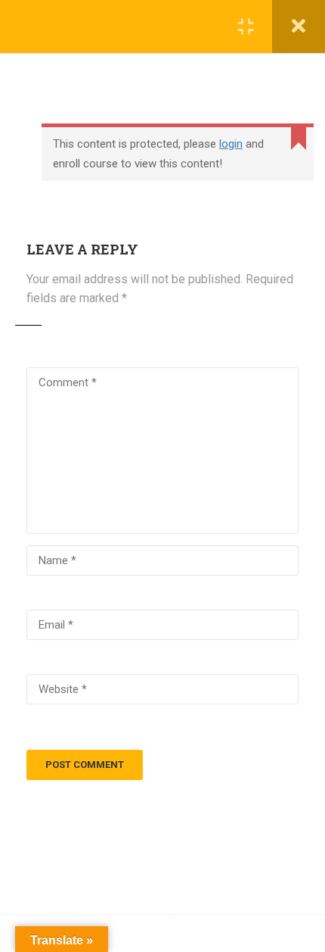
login (231, 144)
